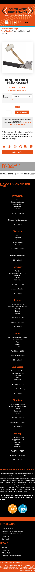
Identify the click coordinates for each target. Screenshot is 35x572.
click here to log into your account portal (20, 123)
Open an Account (7, 528)
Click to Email (17, 224)
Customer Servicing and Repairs (12, 531)
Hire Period (5, 96)
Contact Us (5, 536)
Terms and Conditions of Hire (11, 555)
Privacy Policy (6, 553)
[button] (6, 22)
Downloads (5, 539)
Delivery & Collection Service (11, 534)
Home (3, 29)
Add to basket (22, 112)
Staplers (9, 31)
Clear (13, 100)
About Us (5, 548)
